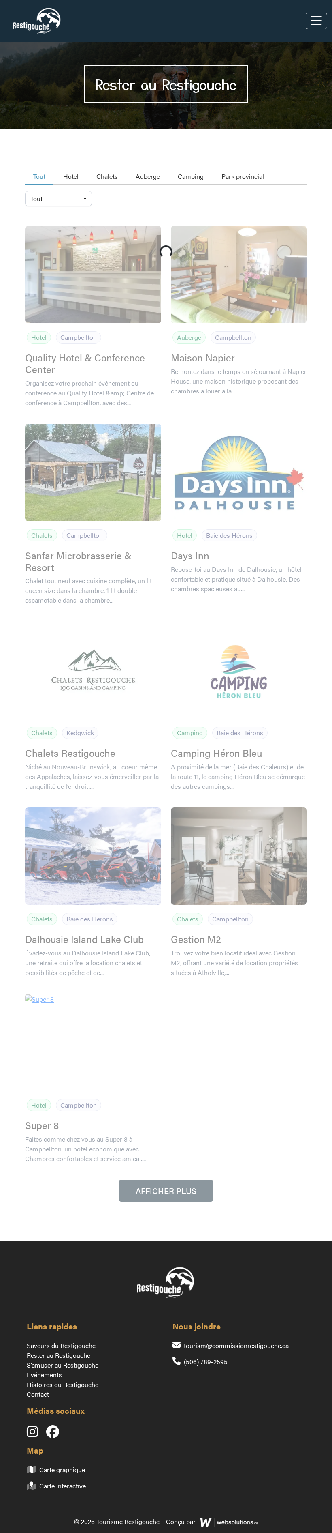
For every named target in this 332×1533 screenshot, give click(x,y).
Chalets (107, 176)
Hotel (71, 176)
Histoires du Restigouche (62, 1384)
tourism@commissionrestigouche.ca (236, 1345)
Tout (39, 176)
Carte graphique (62, 1469)
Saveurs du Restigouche (61, 1345)
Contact (38, 1394)
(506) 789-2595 (206, 1361)
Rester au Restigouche (58, 1355)
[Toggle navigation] (316, 21)
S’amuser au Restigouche (62, 1365)
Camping (191, 176)
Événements (44, 1374)
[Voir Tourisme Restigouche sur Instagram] (36, 1434)
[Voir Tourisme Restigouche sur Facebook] (56, 1434)
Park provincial (242, 176)
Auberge (148, 176)
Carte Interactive (62, 1485)
